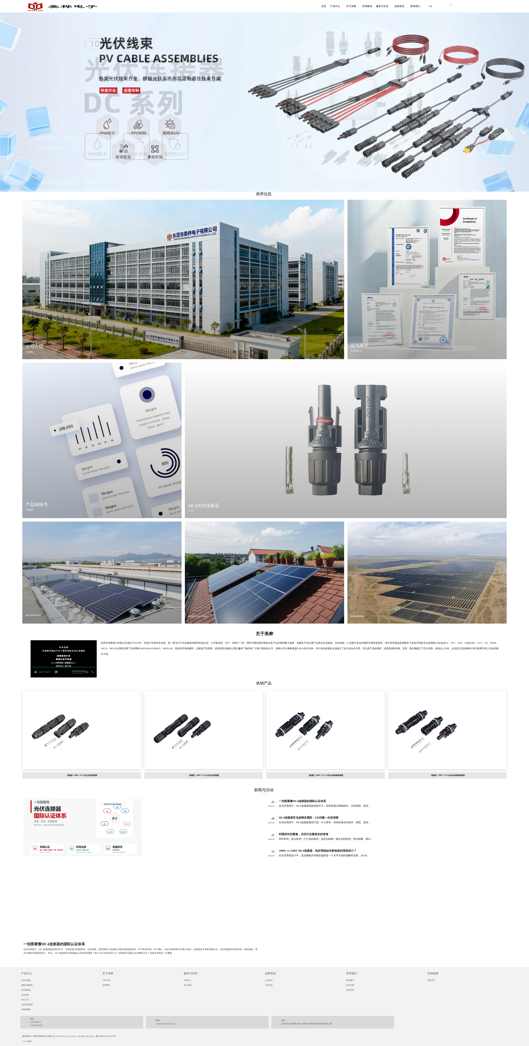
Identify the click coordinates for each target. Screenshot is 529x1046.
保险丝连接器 (27, 985)
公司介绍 (106, 980)
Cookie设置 (26, 1041)
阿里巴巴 (431, 980)
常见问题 (187, 985)
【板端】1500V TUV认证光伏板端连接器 (447, 775)
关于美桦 (351, 6)
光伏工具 (25, 1000)
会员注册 (350, 985)
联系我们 (415, 6)
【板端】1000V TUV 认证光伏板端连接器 (325, 775)
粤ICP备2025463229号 (106, 1036)
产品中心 (335, 6)
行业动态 (269, 980)
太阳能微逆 (26, 1009)
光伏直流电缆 (27, 1005)
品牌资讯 (399, 6)
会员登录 (350, 990)
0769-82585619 (36, 1025)
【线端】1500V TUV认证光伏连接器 (203, 775)
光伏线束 (25, 995)
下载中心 (187, 980)
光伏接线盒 (26, 990)
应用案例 (367, 6)
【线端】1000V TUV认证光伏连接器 (81, 775)
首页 (323, 6)
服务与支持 (382, 6)
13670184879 (35, 1022)
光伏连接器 (26, 980)
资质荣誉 (106, 985)
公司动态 (269, 985)
